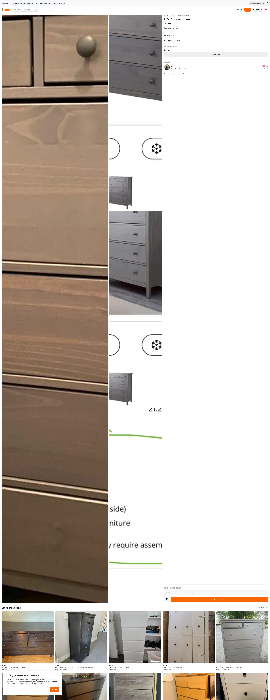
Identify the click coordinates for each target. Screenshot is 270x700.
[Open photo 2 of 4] (135, 113)
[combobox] (24, 10)
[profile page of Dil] (167, 67)
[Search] (36, 9)
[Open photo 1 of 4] (55, 309)
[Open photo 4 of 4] (135, 505)
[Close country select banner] (267, 2)
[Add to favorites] (166, 599)
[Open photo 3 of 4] (135, 309)
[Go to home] (6, 9)
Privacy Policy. (37, 684)
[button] (262, 608)
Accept (54, 689)
